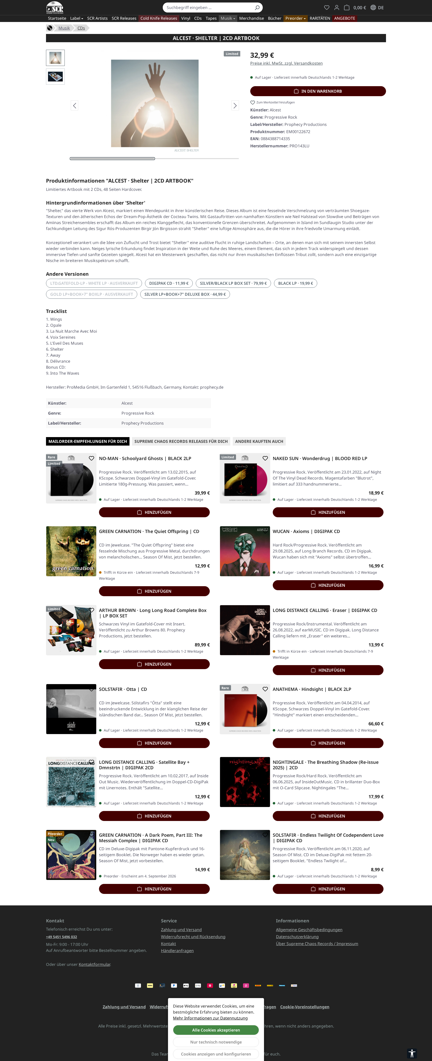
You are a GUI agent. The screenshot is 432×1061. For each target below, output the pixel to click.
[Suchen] (257, 7)
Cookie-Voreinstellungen (305, 1007)
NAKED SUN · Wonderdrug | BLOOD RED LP (320, 458)
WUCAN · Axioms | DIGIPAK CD (306, 531)
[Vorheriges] (74, 105)
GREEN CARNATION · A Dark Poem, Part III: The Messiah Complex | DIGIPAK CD (150, 837)
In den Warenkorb (321, 91)
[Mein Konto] (337, 7)
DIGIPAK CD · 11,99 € (168, 283)
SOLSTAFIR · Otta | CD (123, 689)
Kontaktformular (94, 964)
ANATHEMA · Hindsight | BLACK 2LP (312, 689)
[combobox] (207, 7)
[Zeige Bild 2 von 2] (197, 158)
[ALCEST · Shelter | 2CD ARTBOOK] (154, 103)
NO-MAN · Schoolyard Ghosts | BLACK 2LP (145, 458)
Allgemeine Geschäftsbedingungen (309, 929)
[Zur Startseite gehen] (55, 7)
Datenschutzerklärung (297, 936)
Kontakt (168, 943)
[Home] (49, 27)
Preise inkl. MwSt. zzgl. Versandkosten (286, 63)
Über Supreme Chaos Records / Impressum (317, 943)
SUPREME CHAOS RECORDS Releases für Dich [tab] (181, 441)
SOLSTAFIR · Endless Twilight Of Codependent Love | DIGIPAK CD (328, 837)
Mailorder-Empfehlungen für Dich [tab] (87, 441)
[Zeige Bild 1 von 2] (112, 158)
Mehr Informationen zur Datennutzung (210, 1018)
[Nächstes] (235, 105)
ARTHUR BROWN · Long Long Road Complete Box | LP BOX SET (152, 612)
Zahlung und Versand (181, 929)
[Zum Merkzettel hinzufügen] (91, 458)
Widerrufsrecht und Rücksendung (193, 936)
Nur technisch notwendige (216, 1042)
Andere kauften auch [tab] (259, 441)
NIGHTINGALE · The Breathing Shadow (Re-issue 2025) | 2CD (325, 764)
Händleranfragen (177, 950)
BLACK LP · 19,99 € (295, 283)
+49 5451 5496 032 (61, 936)
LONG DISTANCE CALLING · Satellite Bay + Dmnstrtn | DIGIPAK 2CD (144, 764)
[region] (143, 105)
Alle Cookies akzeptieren (216, 1030)
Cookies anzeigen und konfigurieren (216, 1054)
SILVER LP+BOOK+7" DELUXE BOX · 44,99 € (185, 294)
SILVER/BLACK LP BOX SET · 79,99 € (233, 283)
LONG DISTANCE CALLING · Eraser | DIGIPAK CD (325, 610)
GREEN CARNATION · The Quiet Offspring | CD (149, 531)
